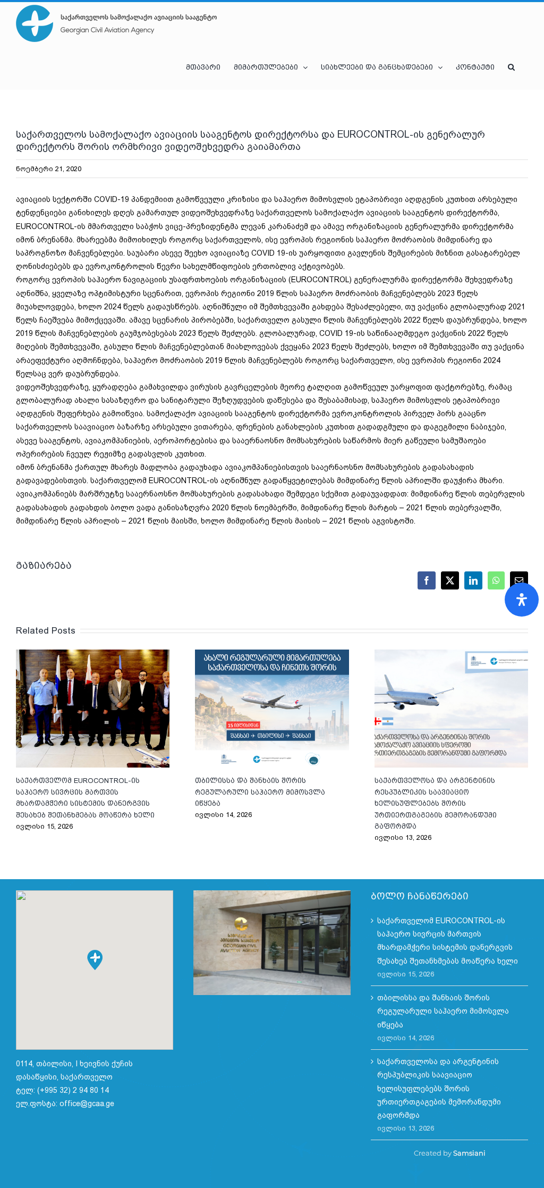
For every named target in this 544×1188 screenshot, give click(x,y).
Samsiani (469, 1153)
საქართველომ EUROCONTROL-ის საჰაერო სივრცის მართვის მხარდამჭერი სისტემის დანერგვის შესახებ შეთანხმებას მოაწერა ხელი (93, 708)
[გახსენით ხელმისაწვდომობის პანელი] (522, 600)
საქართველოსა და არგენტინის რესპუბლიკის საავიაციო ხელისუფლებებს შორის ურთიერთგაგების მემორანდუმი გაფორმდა (451, 708)
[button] (511, 67)
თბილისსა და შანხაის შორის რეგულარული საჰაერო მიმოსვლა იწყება (272, 708)
